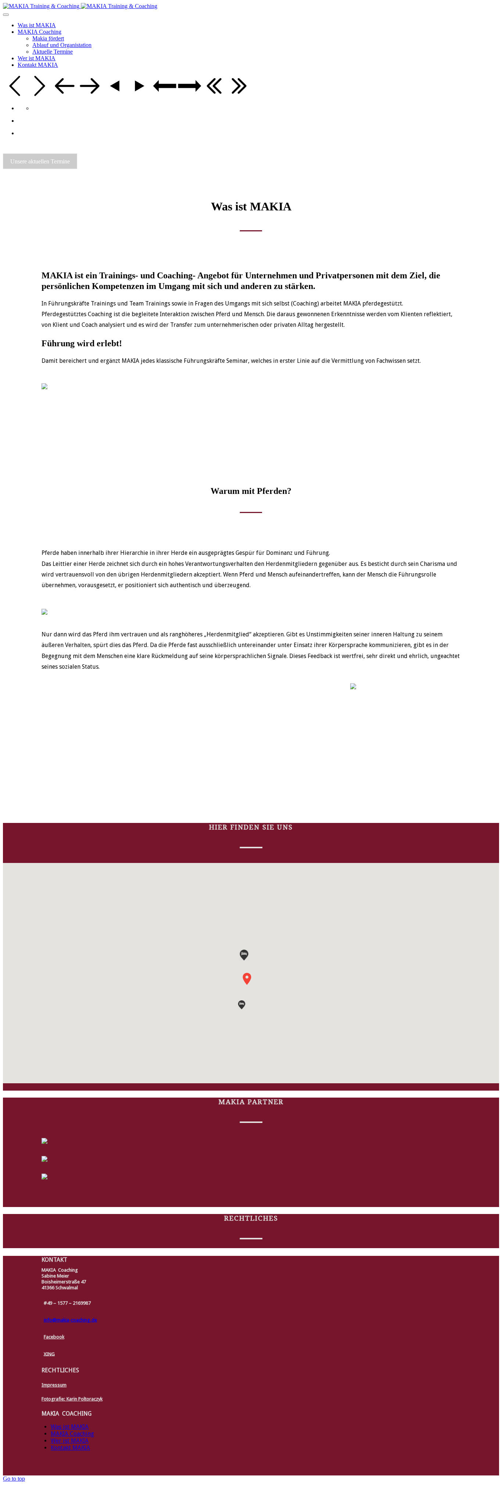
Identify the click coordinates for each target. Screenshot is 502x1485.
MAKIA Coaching (72, 1433)
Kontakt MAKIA (70, 1447)
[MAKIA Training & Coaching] (80, 6)
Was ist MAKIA (70, 1426)
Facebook (54, 1337)
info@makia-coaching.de (70, 1320)
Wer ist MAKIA (70, 1440)
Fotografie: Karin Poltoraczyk (72, 1399)
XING (49, 1353)
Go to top (14, 1478)
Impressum (54, 1385)
